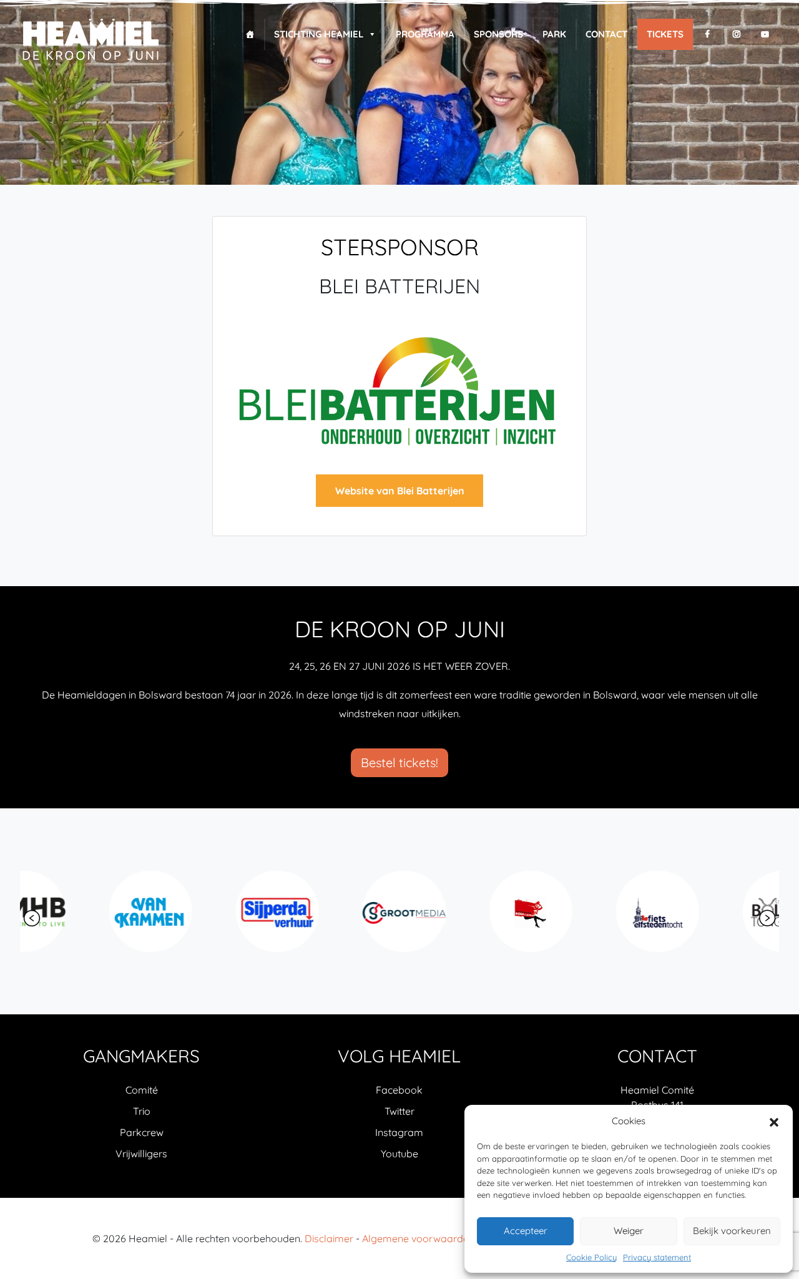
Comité (141, 1090)
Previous (32, 918)
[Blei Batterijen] (399, 392)
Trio (141, 1111)
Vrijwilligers (141, 1153)
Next (767, 918)
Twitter (399, 1111)
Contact (606, 34)
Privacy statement (657, 1257)
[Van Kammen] (80, 911)
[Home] (250, 34)
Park (554, 34)
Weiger (629, 1231)
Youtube (399, 1153)
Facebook (399, 1090)
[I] (736, 34)
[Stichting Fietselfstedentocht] (587, 911)
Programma (425, 34)
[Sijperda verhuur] (206, 911)
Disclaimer (329, 1238)
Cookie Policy (591, 1257)
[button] (774, 1121)
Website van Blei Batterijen (399, 490)
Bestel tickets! (399, 762)
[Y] (765, 34)
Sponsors (498, 34)
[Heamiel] (90, 40)
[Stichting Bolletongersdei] (713, 911)
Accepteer (525, 1231)
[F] (708, 34)
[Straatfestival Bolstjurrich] (460, 911)
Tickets (665, 34)
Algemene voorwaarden (418, 1238)
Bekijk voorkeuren (732, 1231)
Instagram (399, 1132)
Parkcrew (142, 1132)
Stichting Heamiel (318, 34)
